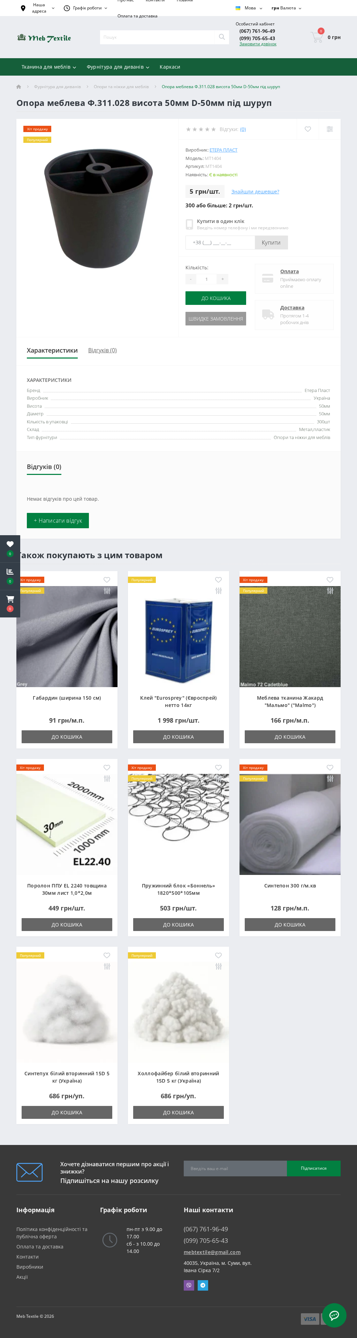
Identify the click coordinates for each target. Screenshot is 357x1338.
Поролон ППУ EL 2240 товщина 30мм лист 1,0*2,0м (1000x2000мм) (67, 892)
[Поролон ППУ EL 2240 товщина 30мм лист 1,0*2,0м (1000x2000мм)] (66, 824)
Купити (271, 242)
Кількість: (196, 267)
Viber (189, 1285)
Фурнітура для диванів (57, 87)
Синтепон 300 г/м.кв (290, 885)
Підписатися (314, 1168)
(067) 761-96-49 (257, 31)
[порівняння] (106, 591)
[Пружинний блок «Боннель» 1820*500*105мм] (178, 824)
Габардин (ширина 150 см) (67, 697)
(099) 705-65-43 (257, 38)
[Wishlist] (308, 129)
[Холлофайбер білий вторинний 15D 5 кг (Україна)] (178, 1011)
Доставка (292, 307)
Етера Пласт (223, 150)
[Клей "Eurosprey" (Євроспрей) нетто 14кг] (178, 636)
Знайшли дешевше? (255, 191)
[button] (10, 603)
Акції (22, 1277)
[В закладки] (106, 580)
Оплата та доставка (137, 16)
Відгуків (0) (102, 350)
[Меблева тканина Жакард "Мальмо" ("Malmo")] (290, 636)
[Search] (221, 37)
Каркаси (170, 66)
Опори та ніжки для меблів (121, 87)
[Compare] (330, 129)
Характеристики (52, 350)
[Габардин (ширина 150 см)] (66, 636)
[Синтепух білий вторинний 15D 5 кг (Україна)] (66, 1011)
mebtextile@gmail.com (212, 1252)
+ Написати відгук (58, 520)
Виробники (29, 1266)
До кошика (216, 298)
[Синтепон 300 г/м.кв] (290, 824)
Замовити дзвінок (258, 44)
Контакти (27, 1256)
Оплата (289, 271)
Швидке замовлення (216, 318)
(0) (243, 129)
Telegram (203, 1285)
